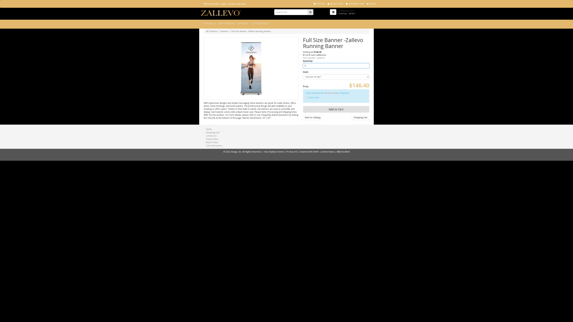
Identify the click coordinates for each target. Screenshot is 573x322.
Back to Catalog (312, 117)
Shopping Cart (356, 3)
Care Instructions (214, 145)
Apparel (209, 23)
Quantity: (308, 60)
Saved (372, 3)
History (320, 3)
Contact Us (211, 135)
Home (209, 129)
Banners (224, 31)
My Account (336, 3)
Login (223, 3)
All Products (211, 31)
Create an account (237, 3)
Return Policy (332, 93)
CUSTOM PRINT (259, 23)
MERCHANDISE (226, 23)
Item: (306, 72)
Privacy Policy (212, 139)
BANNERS (243, 23)
